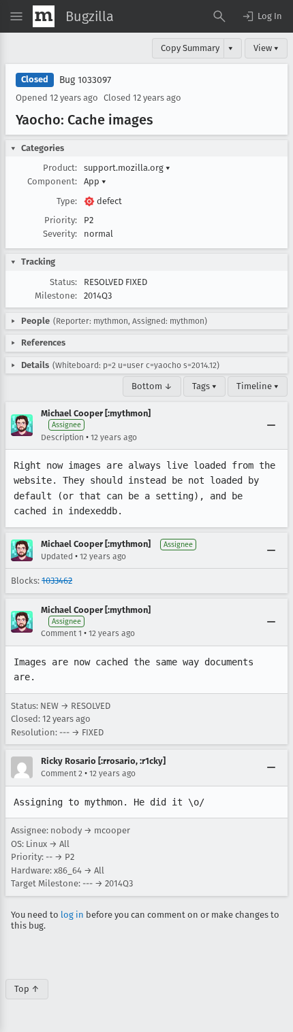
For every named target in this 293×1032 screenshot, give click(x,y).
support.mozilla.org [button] (127, 168)
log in (72, 915)
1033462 (57, 581)
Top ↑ (27, 989)
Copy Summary (190, 48)
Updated (57, 556)
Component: (52, 181)
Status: (63, 282)
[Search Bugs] (219, 16)
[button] (262, 16)
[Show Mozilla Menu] (44, 16)
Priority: (60, 220)
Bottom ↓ (152, 386)
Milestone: (56, 295)
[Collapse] (271, 425)
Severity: (60, 234)
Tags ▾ (204, 386)
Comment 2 (61, 773)
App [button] (95, 181)
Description (62, 437)
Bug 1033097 (85, 80)
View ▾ (266, 48)
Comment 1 (61, 633)
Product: (60, 168)
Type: (67, 201)
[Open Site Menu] (16, 16)
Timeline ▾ (257, 386)
